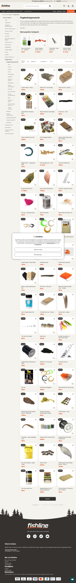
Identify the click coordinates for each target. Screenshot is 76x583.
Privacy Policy (50, 243)
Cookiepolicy (38, 244)
